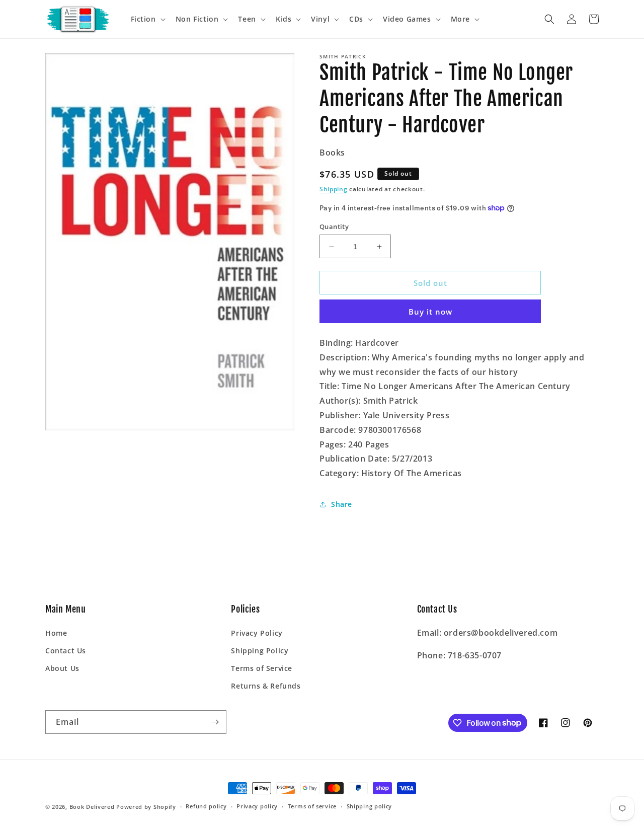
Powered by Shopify (146, 806)
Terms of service (312, 806)
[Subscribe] (215, 722)
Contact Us (65, 650)
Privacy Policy (256, 633)
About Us (62, 668)
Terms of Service (261, 668)
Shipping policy (369, 806)
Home (56, 633)
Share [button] (341, 504)
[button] (147, 19)
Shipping (333, 189)
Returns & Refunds (265, 686)
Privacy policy (257, 806)
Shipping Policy (259, 650)
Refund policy (206, 806)
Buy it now (430, 312)
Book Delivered (92, 806)
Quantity (334, 226)
